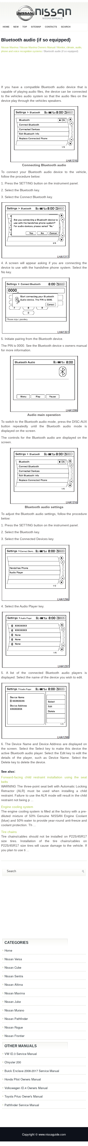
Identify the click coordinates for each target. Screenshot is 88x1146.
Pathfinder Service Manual (22, 1105)
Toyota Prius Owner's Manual (24, 1096)
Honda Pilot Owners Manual (23, 1079)
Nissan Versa (13, 959)
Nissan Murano (14, 1010)
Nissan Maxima (9, 47)
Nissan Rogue (14, 1027)
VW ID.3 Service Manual (21, 1054)
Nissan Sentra (14, 976)
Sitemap (36, 26)
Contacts (51, 26)
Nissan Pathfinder (16, 1018)
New (16, 26)
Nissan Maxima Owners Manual (37, 47)
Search (65, 26)
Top (24, 26)
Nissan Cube (13, 967)
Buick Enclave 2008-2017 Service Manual (32, 1071)
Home (6, 26)
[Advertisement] (44, 68)
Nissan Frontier (14, 1036)
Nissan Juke (13, 1001)
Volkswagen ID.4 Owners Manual (26, 1088)
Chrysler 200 (13, 1062)
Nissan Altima (14, 984)
